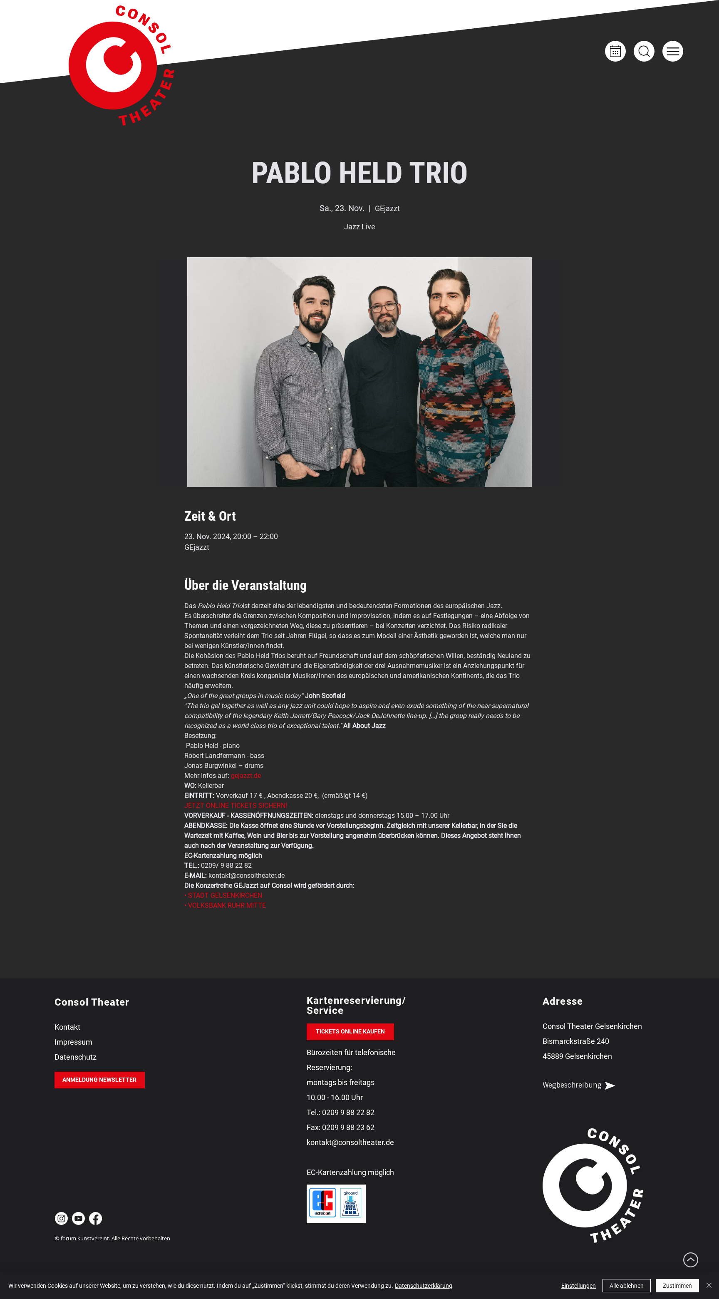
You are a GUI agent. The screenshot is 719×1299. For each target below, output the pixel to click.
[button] (672, 51)
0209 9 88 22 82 (348, 1112)
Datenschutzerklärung (423, 1285)
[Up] (644, 51)
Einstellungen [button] (578, 1285)
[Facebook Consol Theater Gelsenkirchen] (95, 1218)
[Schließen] (709, 1285)
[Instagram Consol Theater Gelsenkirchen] (61, 1218)
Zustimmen (677, 1285)
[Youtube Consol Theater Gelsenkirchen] (78, 1218)
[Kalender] (615, 51)
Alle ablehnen (627, 1285)
